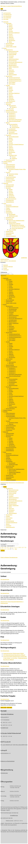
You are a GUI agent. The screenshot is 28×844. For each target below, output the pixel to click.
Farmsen (11, 31)
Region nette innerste (11, 46)
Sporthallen (9, 211)
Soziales (5, 163)
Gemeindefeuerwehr (14, 136)
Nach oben (9, 707)
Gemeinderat (9, 76)
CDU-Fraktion (12, 82)
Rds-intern (11, 108)
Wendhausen (12, 40)
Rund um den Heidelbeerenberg (16, 220)
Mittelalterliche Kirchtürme (17, 225)
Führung (13, 157)
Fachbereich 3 (12, 116)
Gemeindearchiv (13, 60)
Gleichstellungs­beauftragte (15, 119)
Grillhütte (8, 209)
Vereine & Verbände (11, 236)
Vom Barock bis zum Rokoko (18, 226)
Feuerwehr (8, 135)
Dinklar (10, 29)
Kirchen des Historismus (17, 228)
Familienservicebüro (11, 177)
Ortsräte (8, 85)
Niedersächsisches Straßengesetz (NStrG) (13, 653)
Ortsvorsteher (9, 102)
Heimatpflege (9, 213)
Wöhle (10, 42)
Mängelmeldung (13, 65)
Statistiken (11, 73)
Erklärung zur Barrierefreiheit (7, 761)
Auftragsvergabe (10, 185)
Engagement (9, 181)
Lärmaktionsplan (13, 63)
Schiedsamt (11, 71)
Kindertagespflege (10, 166)
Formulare (11, 56)
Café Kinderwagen (10, 164)
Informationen (14, 126)
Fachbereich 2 (12, 115)
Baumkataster (12, 214)
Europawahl (12, 132)
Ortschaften (8, 23)
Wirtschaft (5, 183)
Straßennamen (9, 231)
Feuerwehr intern (13, 155)
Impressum (6, 269)
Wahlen (8, 122)
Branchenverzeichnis (11, 199)
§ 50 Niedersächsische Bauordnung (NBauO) (14, 655)
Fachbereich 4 (12, 118)
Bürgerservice (9, 49)
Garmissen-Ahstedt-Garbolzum (16, 144)
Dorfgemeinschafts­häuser (12, 206)
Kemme (10, 34)
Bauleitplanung (9, 186)
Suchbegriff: (3, 544)
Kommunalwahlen (13, 124)
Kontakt (5, 268)
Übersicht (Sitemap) (8, 266)
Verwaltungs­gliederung (11, 112)
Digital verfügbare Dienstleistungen (9, 557)
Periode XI (14, 107)
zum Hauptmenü (7, 16)
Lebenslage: (4, 546)
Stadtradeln (9, 234)
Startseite (5, 265)
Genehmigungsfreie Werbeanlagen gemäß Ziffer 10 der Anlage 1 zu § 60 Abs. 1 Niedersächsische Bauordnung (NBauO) (15, 658)
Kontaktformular (4, 728)
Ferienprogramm (10, 178)
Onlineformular (4, 773)
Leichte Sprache (15, 127)
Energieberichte (10, 200)
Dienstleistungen (13, 53)
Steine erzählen (12, 222)
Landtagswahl (12, 129)
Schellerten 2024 (10, 217)
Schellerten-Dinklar (13, 174)
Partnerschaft (9, 45)
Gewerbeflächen (10, 202)
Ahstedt (10, 25)
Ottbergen (11, 37)
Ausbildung (14, 158)
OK (1, 8)
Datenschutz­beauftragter (15, 121)
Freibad (8, 208)
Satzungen (11, 70)
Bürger (5, 48)
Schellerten (11, 39)
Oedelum (11, 36)
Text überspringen (5, 579)
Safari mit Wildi (12, 230)
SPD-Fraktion (12, 84)
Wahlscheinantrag (13, 133)
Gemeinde (5, 22)
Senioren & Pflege (10, 180)
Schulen (8, 172)
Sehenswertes (9, 219)
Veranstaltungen (10, 233)
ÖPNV (10, 68)
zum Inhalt (5, 19)
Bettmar (10, 26)
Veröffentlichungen (13, 216)
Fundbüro (11, 57)
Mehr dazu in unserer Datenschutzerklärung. (11, 6)
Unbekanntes (14, 223)
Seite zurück (4, 707)
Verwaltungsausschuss (14, 77)
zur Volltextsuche (7, 14)
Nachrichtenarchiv (10, 160)
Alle (16, 549)
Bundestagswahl (13, 130)
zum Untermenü (7, 17)
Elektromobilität (12, 54)
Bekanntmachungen (13, 51)
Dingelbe (11, 28)
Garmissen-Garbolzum (14, 32)
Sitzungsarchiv (12, 105)
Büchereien (9, 205)
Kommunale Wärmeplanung (15, 62)
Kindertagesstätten (10, 167)
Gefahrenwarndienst (13, 59)
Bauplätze (8, 188)
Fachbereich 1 (12, 113)
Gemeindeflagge (10, 43)
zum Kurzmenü (7, 13)
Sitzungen (8, 104)
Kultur (4, 203)
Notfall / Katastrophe (13, 67)
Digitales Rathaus (7, 161)
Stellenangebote (13, 74)
